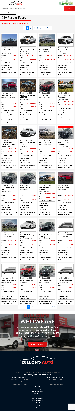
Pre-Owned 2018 (63, 233)
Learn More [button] (37, 344)
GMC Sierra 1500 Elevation (64, 143)
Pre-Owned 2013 (7, 48)
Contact (38, 407)
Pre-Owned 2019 (7, 140)
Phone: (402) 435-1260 (55, 384)
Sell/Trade (37, 393)
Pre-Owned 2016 (7, 93)
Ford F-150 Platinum (46, 50)
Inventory (37, 389)
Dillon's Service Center (55, 377)
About (37, 403)
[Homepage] (15, 2)
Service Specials (37, 400)
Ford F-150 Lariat (45, 142)
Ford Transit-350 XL (65, 235)
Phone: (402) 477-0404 (19, 384)
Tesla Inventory (37, 391)
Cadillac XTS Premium (6, 51)
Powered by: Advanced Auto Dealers (37, 375)
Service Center (37, 398)
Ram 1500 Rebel (63, 187)
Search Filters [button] (8, 12)
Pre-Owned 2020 (26, 93)
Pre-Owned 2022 (45, 48)
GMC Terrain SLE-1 (8, 95)
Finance (37, 396)
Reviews (37, 405)
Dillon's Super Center (19, 377)
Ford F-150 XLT (25, 187)
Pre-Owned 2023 (26, 48)
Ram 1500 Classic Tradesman (64, 96)
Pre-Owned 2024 (63, 48)
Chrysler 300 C (44, 95)
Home (37, 386)
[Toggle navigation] (2, 3)
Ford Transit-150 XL (46, 280)
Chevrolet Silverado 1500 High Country (8, 143)
